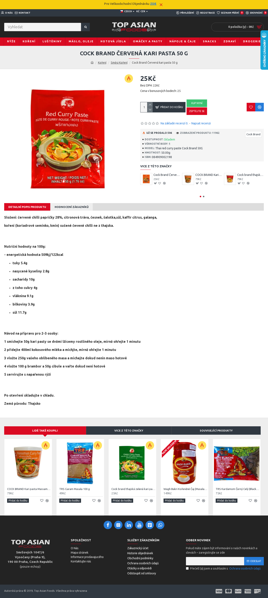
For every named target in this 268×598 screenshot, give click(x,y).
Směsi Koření (119, 62)
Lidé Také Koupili (45, 430)
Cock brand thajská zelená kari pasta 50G (133, 488)
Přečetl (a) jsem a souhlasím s (225, 568)
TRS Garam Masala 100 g (74, 488)
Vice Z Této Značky (128, 430)
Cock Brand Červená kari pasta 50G (166, 175)
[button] (200, 196)
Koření (102, 62)
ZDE (153, 3)
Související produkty (216, 430)
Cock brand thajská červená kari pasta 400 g (250, 175)
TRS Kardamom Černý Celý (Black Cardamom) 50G (237, 488)
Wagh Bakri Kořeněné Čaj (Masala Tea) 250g (185, 488)
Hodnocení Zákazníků (72, 206)
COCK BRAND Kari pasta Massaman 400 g (208, 175)
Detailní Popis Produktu (27, 206)
